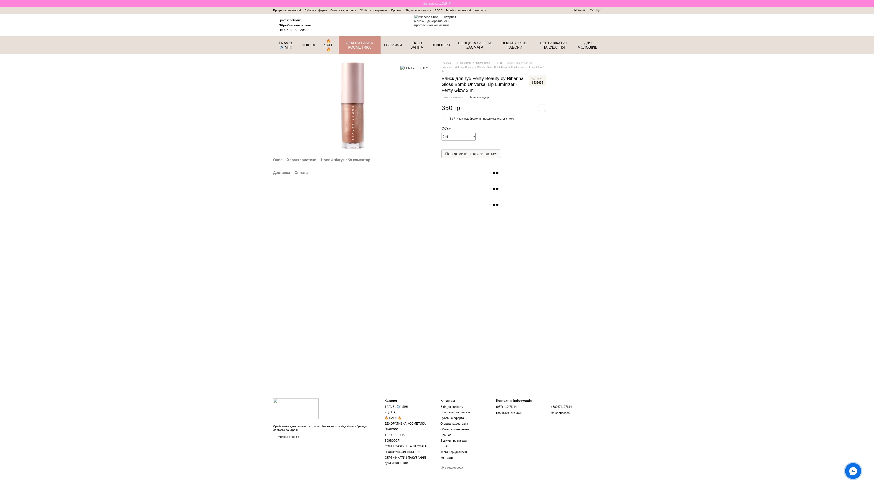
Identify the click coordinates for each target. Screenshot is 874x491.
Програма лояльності (287, 10)
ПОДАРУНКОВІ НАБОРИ (514, 45)
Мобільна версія (288, 436)
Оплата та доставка (343, 10)
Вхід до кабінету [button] (451, 406)
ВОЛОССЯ (441, 45)
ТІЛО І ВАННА (416, 45)
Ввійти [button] (454, 118)
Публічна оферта (316, 10)
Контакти (480, 10)
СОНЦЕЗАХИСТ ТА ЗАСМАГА (475, 45)
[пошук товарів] (573, 25)
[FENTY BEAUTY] (414, 68)
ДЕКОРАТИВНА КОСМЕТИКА (359, 45)
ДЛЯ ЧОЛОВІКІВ (587, 45)
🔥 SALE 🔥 (328, 45)
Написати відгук (479, 97)
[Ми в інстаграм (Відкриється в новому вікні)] (493, 10)
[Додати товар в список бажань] (542, 108)
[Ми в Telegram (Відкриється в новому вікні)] (498, 10)
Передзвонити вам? (509, 412)
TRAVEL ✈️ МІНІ (286, 45)
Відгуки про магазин (418, 10)
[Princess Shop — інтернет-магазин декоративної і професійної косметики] (296, 408)
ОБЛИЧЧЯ (393, 45)
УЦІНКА (308, 45)
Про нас (396, 10)
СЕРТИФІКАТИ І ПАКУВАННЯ (553, 45)
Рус (598, 10)
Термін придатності (458, 10)
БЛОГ (438, 10)
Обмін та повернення (374, 10)
